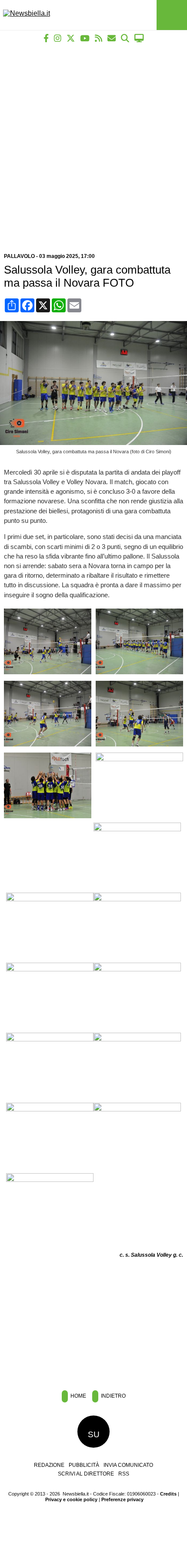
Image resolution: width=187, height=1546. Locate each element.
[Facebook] (46, 38)
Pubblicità (84, 1465)
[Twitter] (71, 38)
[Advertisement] (93, 144)
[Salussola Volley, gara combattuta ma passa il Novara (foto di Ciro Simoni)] (95, 442)
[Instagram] (57, 38)
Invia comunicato (128, 1465)
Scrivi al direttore (86, 1474)
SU (94, 1434)
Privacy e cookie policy (71, 1499)
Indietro (113, 1396)
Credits (168, 1493)
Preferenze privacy (122, 1499)
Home (77, 1396)
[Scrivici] (111, 38)
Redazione (49, 1465)
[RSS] (98, 38)
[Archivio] (125, 38)
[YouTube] (85, 38)
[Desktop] (139, 38)
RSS (123, 1474)
